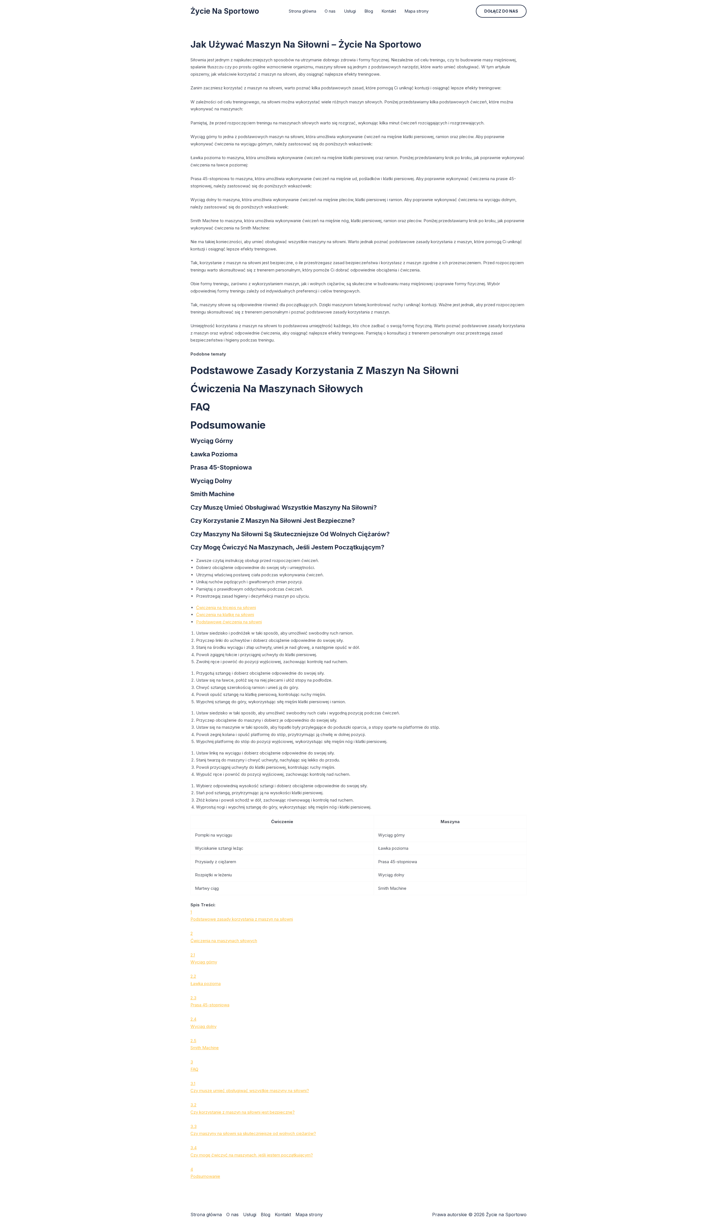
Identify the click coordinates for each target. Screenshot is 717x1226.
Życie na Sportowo (224, 11)
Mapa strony (416, 11)
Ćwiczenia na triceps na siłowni (226, 607)
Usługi (350, 11)
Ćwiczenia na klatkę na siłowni (225, 614)
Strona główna (302, 11)
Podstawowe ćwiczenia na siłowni (229, 621)
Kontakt (388, 11)
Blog (368, 11)
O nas (330, 11)
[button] (501, 11)
